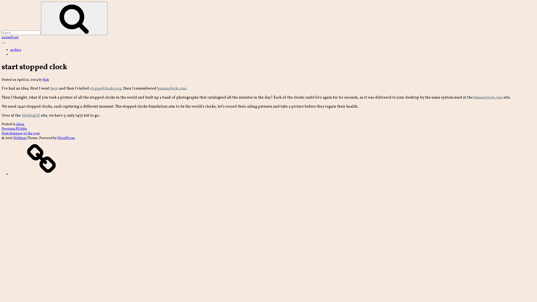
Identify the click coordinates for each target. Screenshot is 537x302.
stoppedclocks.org (105, 88)
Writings (20, 138)
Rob (46, 80)
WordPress (65, 138)
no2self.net (10, 37)
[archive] (41, 174)
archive (15, 50)
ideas (20, 124)
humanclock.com (171, 88)
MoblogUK (31, 115)
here (54, 88)
